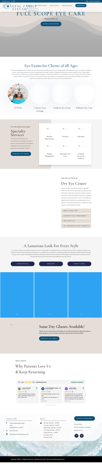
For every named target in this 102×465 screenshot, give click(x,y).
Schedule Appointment (51, 24)
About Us (29, 5)
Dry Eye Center (54, 5)
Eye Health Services (40, 5)
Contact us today (20, 153)
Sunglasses (51, 263)
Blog (87, 1)
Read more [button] (44, 401)
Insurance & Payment (95, 1)
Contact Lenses (79, 263)
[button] (85, 394)
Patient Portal (32, 10)
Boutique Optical (67, 5)
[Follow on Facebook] (76, 436)
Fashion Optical (22, 263)
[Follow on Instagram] (82, 436)
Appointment (81, 5)
